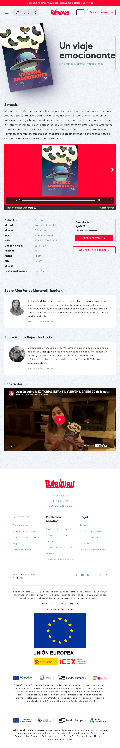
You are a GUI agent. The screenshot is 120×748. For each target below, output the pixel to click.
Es (79, 12)
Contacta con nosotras (59, 560)
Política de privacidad (92, 550)
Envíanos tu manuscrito (59, 529)
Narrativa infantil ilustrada (50, 225)
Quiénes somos (22, 525)
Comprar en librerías (93, 250)
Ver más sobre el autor (41, 321)
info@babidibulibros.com (60, 506)
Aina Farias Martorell (72, 63)
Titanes (39, 220)
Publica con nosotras (101, 12)
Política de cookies (90, 531)
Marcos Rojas (95, 63)
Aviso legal (86, 525)
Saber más (87, 3)
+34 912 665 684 (60, 501)
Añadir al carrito (94, 238)
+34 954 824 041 (60, 496)
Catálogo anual (22, 550)
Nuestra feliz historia (24, 531)
